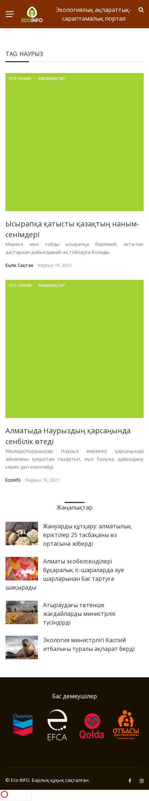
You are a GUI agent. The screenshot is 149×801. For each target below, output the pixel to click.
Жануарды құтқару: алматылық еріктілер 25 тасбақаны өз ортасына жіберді (87, 535)
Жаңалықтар (51, 78)
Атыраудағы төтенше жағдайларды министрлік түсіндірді (79, 613)
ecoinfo (13, 480)
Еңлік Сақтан (19, 265)
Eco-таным (20, 78)
